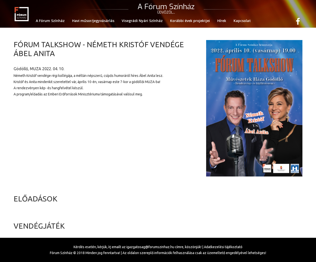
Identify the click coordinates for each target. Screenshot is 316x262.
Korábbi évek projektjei (190, 20)
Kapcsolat (242, 20)
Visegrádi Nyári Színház (142, 20)
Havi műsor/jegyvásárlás (93, 20)
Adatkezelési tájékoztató (223, 247)
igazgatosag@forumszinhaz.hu (150, 247)
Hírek (221, 20)
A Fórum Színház (50, 20)
